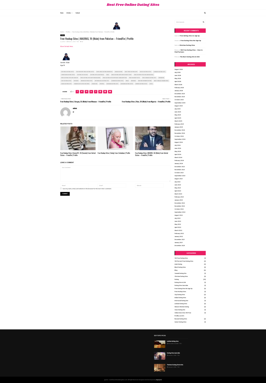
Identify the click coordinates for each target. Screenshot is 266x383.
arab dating (118, 72)
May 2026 (178, 78)
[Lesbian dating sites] (159, 344)
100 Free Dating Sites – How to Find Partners (189, 51)
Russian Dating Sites (181, 319)
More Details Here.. (66, 46)
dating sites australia (97, 75)
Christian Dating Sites (187, 45)
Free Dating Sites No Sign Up (191, 40)
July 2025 (177, 109)
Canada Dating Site (180, 273)
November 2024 (180, 133)
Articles (68, 13)
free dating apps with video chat (121, 75)
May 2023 (178, 188)
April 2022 (178, 227)
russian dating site (112, 84)
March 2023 (178, 194)
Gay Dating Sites (180, 294)
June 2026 (178, 75)
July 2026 (177, 72)
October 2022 (179, 209)
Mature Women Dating (182, 307)
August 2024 (179, 142)
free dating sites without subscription (115, 78)
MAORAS (133, 81)
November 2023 (180, 170)
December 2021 (180, 239)
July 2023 (177, 182)
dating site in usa (82, 75)
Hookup (76, 81)
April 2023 (178, 191)
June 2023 (178, 185)
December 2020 (180, 245)
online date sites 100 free (81, 84)
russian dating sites (127, 84)
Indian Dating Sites (180, 297)
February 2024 (179, 160)
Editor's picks (160, 336)
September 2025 (180, 103)
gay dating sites (66, 81)
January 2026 (179, 91)
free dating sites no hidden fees (143, 75)
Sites (151, 84)
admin (64, 42)
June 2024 (178, 148)
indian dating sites (86, 81)
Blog (176, 270)
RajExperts (159, 380)
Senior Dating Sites (180, 322)
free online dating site (149, 78)
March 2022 (178, 230)
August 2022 (179, 215)
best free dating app (131, 72)
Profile (102, 84)
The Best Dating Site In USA (190, 57)
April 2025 (178, 118)
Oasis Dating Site (180, 310)
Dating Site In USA (180, 282)
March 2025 (178, 121)
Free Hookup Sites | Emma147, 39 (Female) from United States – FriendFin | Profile (78, 154)
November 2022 (180, 206)
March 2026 (178, 84)
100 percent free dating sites (85, 72)
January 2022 (179, 236)
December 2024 (180, 130)
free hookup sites (134, 78)
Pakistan (94, 84)
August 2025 (179, 106)
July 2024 (178, 145)
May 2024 (178, 151)
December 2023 (180, 167)
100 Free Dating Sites (181, 258)
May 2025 (178, 115)
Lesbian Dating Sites (181, 304)
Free (107, 75)
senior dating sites (141, 84)
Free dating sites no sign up (190, 36)
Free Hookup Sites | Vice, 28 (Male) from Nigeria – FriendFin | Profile (146, 101)
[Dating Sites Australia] (159, 356)
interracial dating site (102, 81)
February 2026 (179, 88)
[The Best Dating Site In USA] (159, 367)
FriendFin (161, 78)
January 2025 (179, 127)
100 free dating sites (67, 72)
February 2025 (179, 124)
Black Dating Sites (180, 267)
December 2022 (180, 203)
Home (61, 13)
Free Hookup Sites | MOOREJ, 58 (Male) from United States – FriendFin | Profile (151, 154)
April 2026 (178, 81)
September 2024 (180, 139)
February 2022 (179, 233)
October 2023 (179, 173)
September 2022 (180, 212)
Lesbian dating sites (173, 341)
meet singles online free (161, 81)
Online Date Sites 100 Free (183, 313)
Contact (78, 13)
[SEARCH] (203, 22)
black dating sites (145, 72)
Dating (177, 279)
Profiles (62, 35)
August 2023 (179, 179)
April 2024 (178, 154)
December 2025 (180, 94)
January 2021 (179, 242)
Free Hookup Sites (180, 291)
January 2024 (179, 163)
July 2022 (177, 218)
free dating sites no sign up (69, 78)
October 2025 (179, 100)
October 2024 (179, 136)
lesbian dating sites (117, 81)
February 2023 (179, 197)
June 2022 (178, 221)
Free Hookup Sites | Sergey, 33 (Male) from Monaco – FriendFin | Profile (85, 101)
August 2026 (179, 69)
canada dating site (159, 72)
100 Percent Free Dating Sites (184, 261)
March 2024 (178, 157)
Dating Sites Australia (181, 285)
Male (127, 81)
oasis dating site (66, 84)
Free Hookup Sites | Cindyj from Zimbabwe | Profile (114, 153)
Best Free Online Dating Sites (133, 5)
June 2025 (178, 112)
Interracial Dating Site (181, 301)
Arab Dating (178, 264)
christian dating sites (68, 75)
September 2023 (180, 176)
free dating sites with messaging (90, 78)
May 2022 (178, 224)
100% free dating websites (104, 72)
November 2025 (180, 97)
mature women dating (144, 81)
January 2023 (179, 200)
